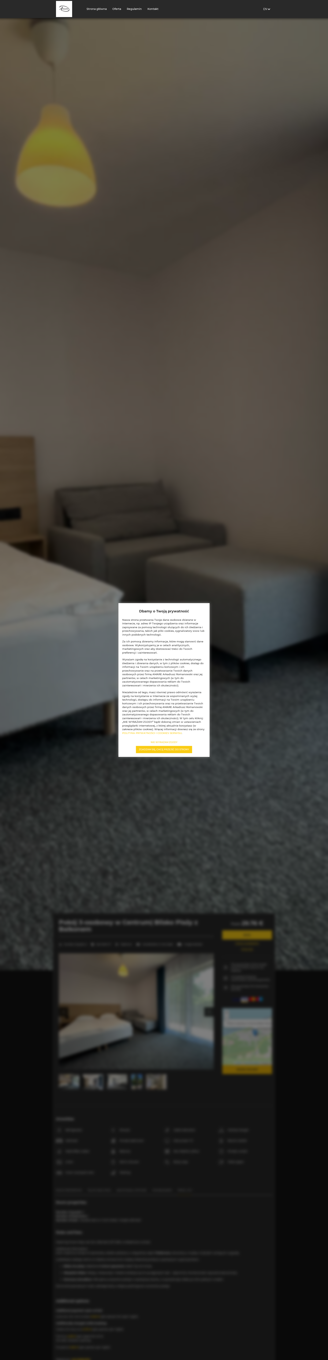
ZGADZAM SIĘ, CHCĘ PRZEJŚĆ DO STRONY (164, 749)
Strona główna (97, 9)
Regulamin (134, 9)
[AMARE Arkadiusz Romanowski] (68, 9)
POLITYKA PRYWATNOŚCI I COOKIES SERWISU (152, 733)
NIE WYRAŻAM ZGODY (164, 742)
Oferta (116, 9)
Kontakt (152, 9)
